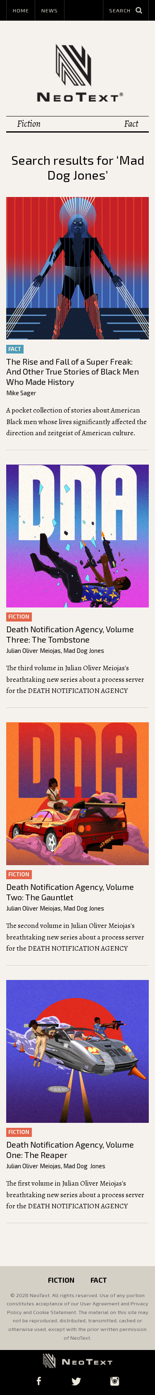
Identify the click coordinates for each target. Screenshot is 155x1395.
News (49, 10)
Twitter (76, 1381)
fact (14, 349)
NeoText (77, 72)
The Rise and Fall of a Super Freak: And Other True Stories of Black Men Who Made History (72, 371)
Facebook (38, 1381)
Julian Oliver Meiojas (33, 650)
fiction (18, 616)
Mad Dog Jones (83, 650)
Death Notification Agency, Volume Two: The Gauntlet (70, 892)
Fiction (29, 123)
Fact (131, 123)
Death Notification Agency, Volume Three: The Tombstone (70, 634)
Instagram (115, 1381)
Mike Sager (21, 392)
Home (21, 10)
